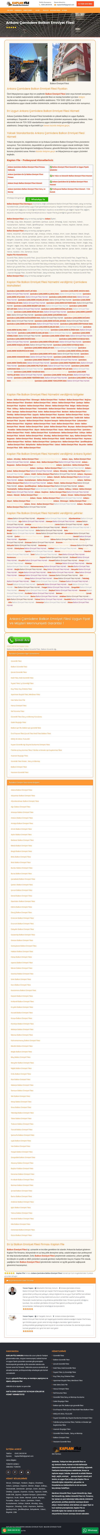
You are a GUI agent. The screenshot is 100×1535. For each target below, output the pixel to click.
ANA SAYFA (10, 10)
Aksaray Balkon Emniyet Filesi (22, 1163)
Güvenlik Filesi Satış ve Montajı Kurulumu (26, 717)
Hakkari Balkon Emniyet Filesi (22, 951)
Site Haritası (56, 1454)
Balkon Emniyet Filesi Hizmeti (33, 291)
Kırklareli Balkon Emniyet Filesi (22, 1001)
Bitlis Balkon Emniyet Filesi (21, 857)
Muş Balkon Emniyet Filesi (20, 1057)
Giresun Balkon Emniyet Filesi (22, 940)
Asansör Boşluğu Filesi (19, 756)
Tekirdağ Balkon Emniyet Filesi (22, 1113)
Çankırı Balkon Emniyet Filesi (22, 884)
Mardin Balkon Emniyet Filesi (21, 1046)
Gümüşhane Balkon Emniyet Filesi (23, 946)
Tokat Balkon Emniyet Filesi (21, 1118)
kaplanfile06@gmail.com (65, 5)
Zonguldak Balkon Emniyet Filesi (23, 1157)
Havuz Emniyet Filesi (18, 705)
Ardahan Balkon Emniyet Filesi (22, 1202)
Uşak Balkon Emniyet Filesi (21, 1141)
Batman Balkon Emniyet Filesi (22, 1185)
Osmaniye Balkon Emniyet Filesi (23, 1230)
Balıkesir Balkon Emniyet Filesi (22, 840)
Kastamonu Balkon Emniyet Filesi (23, 990)
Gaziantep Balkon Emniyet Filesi (23, 935)
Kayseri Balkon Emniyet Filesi (22, 996)
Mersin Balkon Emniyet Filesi (21, 968)
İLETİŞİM (64, 10)
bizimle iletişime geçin (45, 151)
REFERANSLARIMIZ (55, 10)
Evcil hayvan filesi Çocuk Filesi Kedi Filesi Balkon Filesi (31, 733)
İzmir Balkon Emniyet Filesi (21, 979)
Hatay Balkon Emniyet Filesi (21, 957)
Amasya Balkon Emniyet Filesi (22, 812)
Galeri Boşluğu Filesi (18, 722)
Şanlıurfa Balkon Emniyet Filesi (22, 1135)
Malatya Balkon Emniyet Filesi (22, 1029)
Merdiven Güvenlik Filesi (61, 1493)
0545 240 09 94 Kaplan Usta (17, 646)
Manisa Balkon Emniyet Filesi (22, 1035)
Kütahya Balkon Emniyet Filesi (22, 1024)
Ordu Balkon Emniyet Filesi (21, 1074)
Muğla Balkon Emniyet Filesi (21, 1051)
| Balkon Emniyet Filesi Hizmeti (21, 518)
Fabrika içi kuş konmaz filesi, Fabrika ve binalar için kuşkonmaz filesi (36, 750)
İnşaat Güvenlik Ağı (79, 1493)
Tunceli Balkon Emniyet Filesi (21, 1129)
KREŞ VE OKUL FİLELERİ (20, 739)
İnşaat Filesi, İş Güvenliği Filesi (22, 683)
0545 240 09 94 (46, 5)
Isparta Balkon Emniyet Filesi (22, 962)
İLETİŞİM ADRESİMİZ (85, 4)
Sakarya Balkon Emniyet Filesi (22, 1085)
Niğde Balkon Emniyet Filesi (21, 1068)
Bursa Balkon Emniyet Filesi (21, 873)
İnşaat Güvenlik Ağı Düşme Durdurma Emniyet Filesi (30, 744)
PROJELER (46, 10)
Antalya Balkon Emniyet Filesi (22, 823)
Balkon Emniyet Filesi (19, 767)
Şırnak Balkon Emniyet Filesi (21, 1191)
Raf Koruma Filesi (17, 711)
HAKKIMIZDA (18, 10)
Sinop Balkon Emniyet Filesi (21, 1101)
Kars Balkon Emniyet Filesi (21, 985)
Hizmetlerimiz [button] (27, 10)
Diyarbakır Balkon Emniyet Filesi (23, 901)
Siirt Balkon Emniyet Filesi (20, 1096)
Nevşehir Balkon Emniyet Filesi (22, 1063)
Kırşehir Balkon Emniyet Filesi (22, 1007)
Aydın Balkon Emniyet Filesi (21, 834)
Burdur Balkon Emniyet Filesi (21, 868)
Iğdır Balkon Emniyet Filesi (21, 1207)
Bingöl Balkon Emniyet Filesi (21, 851)
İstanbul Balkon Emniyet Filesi (22, 974)
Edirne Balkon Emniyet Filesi (21, 907)
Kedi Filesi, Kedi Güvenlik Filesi (22, 678)
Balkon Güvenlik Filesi (19, 666)
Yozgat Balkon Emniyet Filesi (21, 1152)
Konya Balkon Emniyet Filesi (21, 1018)
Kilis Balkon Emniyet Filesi (20, 1224)
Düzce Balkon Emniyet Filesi (21, 1235)
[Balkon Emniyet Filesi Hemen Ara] (19, 637)
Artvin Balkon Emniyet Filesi (21, 829)
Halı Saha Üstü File (18, 700)
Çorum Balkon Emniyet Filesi (21, 890)
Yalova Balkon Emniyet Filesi (21, 1213)
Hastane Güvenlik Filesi (19, 772)
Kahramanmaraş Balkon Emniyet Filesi (25, 1040)
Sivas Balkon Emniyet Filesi (21, 1107)
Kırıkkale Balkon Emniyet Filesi (22, 1179)
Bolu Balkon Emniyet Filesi (20, 862)
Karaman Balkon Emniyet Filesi (22, 1174)
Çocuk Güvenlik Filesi (19, 672)
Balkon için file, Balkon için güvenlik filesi (26, 728)
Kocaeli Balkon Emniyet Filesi (22, 1012)
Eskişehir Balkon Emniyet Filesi (22, 929)
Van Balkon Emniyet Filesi (20, 1146)
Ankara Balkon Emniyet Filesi (22, 818)
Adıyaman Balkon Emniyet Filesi (23, 795)
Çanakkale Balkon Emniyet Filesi (23, 879)
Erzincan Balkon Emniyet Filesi (22, 918)
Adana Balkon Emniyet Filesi (21, 790)
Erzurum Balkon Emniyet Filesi (22, 923)
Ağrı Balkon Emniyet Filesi (20, 807)
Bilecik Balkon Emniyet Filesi (21, 845)
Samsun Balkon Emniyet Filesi (22, 1090)
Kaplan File (21, 1531)
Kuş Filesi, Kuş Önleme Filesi (21, 689)
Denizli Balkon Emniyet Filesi (21, 896)
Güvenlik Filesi (16, 661)
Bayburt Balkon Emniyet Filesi (22, 1168)
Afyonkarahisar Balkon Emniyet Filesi (25, 801)
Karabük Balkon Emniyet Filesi (22, 1218)
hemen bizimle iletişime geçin (56, 126)
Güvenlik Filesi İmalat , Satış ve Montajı (25, 761)
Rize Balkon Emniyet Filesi (20, 1079)
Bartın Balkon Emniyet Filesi (21, 1196)
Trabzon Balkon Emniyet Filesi (22, 1124)
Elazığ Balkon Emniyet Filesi (21, 912)
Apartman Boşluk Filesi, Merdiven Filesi (25, 694)
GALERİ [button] (37, 10)
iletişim (82, 97)
